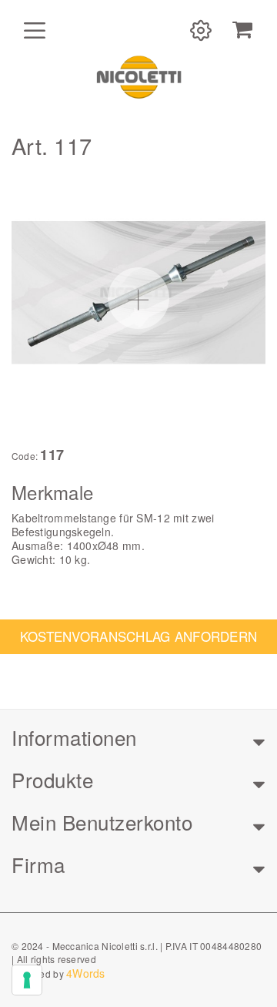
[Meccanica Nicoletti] (138, 76)
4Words (85, 973)
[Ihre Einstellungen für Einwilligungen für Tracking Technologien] (27, 980)
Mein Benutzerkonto (102, 821)
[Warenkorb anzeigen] (242, 30)
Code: (25, 456)
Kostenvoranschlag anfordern (139, 636)
